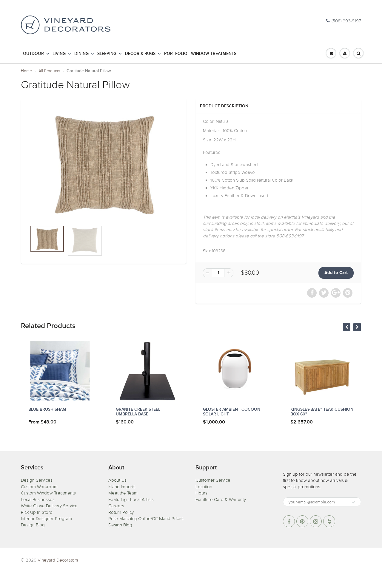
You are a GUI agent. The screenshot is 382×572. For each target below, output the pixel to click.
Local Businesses (38, 499)
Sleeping (106, 54)
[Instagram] (316, 521)
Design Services (37, 480)
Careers (116, 505)
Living (59, 54)
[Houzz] (329, 521)
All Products (49, 70)
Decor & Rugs (140, 54)
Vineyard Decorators (58, 560)
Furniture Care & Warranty (220, 499)
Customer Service (212, 480)
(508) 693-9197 (346, 21)
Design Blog (33, 525)
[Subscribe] (354, 502)
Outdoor (33, 54)
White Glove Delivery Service (49, 505)
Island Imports (121, 486)
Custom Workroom (39, 486)
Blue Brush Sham (47, 409)
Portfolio (175, 54)
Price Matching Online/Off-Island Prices (146, 518)
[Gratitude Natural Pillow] (103, 163)
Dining (81, 54)
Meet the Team (123, 493)
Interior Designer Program (46, 518)
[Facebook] (289, 521)
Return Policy (121, 512)
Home (26, 70)
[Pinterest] (302, 521)
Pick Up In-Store (37, 512)
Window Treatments (213, 54)
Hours (201, 493)
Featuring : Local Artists (131, 499)
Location (203, 486)
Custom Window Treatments (48, 493)
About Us (117, 480)
